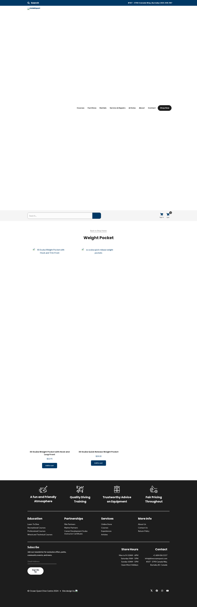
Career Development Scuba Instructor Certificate (75, 532)
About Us (142, 524)
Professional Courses (36, 531)
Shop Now (164, 108)
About (142, 108)
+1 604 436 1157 (160, 555)
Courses (80, 108)
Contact (152, 108)
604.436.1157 (166, 3)
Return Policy (143, 531)
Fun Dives (92, 108)
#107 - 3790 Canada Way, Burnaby (143, 3)
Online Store (106, 524)
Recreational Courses (36, 528)
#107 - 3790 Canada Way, (156, 561)
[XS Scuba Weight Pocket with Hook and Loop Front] (49, 348)
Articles (132, 108)
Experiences (106, 531)
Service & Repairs (117, 108)
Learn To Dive (33, 524)
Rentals (103, 108)
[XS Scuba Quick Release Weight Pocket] (98, 348)
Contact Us (143, 528)
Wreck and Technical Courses (39, 534)
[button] (33, 3)
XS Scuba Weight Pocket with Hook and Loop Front (50, 453)
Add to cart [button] (49, 466)
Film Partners (69, 524)
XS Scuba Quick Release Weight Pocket (98, 451)
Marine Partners (71, 528)
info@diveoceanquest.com (156, 558)
